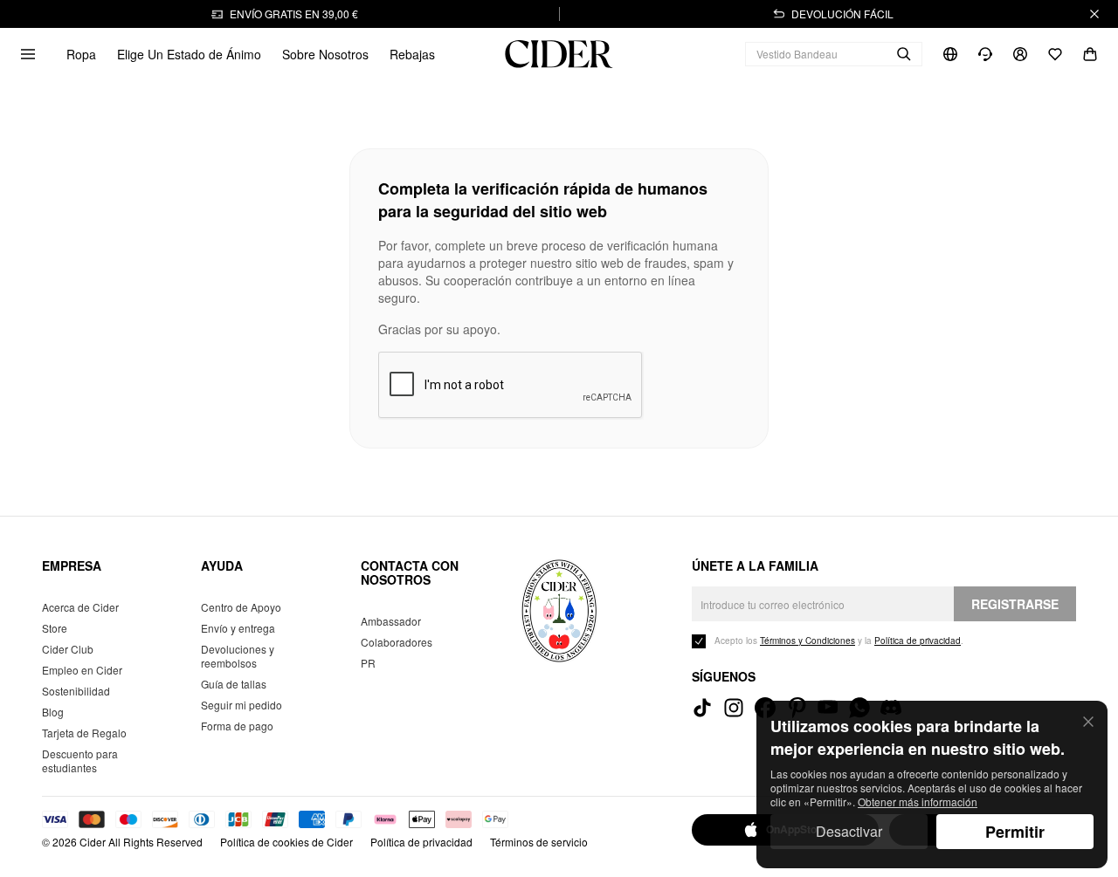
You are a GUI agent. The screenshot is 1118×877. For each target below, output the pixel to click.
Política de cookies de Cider (286, 841)
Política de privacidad (421, 841)
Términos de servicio (539, 841)
